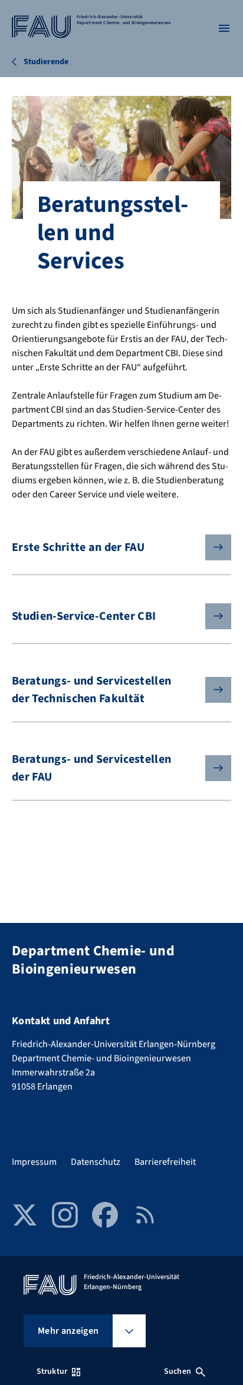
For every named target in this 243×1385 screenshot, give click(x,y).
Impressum (34, 1161)
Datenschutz (95, 1161)
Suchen (177, 1371)
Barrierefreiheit (165, 1161)
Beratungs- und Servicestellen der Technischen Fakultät (91, 690)
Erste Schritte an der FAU (78, 547)
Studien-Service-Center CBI (84, 616)
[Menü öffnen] (224, 28)
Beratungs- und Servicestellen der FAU (91, 768)
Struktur (52, 1371)
